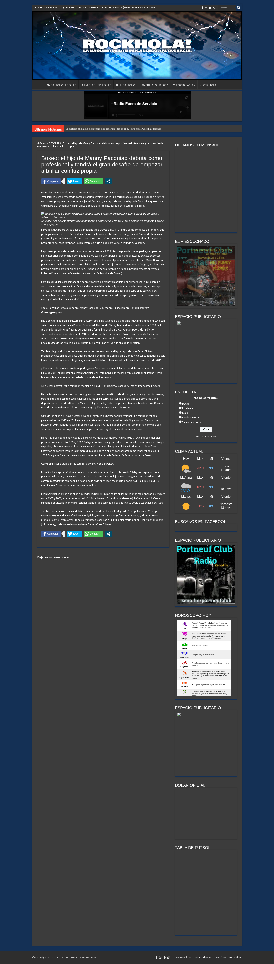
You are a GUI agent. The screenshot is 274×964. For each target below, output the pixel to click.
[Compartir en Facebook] (51, 181)
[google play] (209, 7)
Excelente (187, 408)
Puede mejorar (190, 417)
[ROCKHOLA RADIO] (137, 45)
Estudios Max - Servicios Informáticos (220, 957)
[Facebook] (202, 7)
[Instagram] (206, 7)
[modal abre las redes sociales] (108, 181)
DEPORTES (55, 143)
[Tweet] (74, 181)
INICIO (39, 84)
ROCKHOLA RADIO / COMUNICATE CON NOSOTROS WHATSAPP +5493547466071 (111, 7)
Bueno (186, 403)
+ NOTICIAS (128, 85)
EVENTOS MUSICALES (97, 85)
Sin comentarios (191, 422)
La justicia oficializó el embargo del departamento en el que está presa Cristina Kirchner (113, 128)
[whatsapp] (213, 7)
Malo (185, 412)
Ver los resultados (206, 436)
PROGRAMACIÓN (185, 85)
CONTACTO (209, 85)
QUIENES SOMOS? (157, 85)
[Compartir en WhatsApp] (93, 181)
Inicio (43, 143)
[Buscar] (239, 8)
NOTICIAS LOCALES (63, 85)
